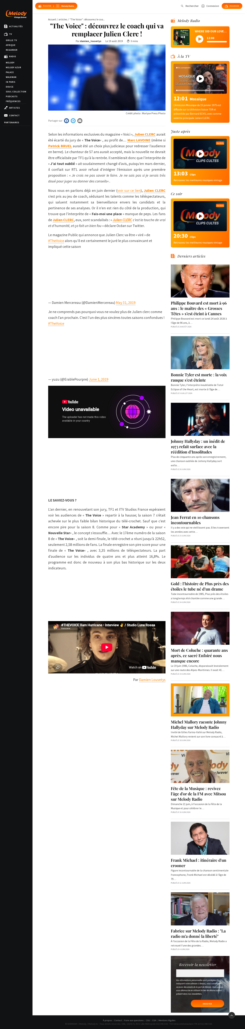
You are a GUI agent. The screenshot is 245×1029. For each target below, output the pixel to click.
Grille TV (11, 40)
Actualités (16, 26)
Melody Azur (13, 67)
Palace (10, 72)
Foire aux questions (134, 1020)
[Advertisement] (107, 273)
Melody (10, 62)
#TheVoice (56, 240)
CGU (148, 1020)
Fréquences (13, 101)
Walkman (11, 77)
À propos (107, 1020)
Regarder (12, 50)
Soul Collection (16, 91)
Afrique (11, 45)
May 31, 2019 (126, 302)
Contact (14, 115)
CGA (154, 1020)
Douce (10, 86)
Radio (12, 56)
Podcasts (12, 96)
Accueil (52, 19)
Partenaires (11, 122)
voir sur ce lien (129, 190)
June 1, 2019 (98, 379)
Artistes (14, 107)
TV (10, 34)
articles (62, 19)
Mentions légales (167, 1020)
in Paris (10, 82)
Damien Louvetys (152, 679)
